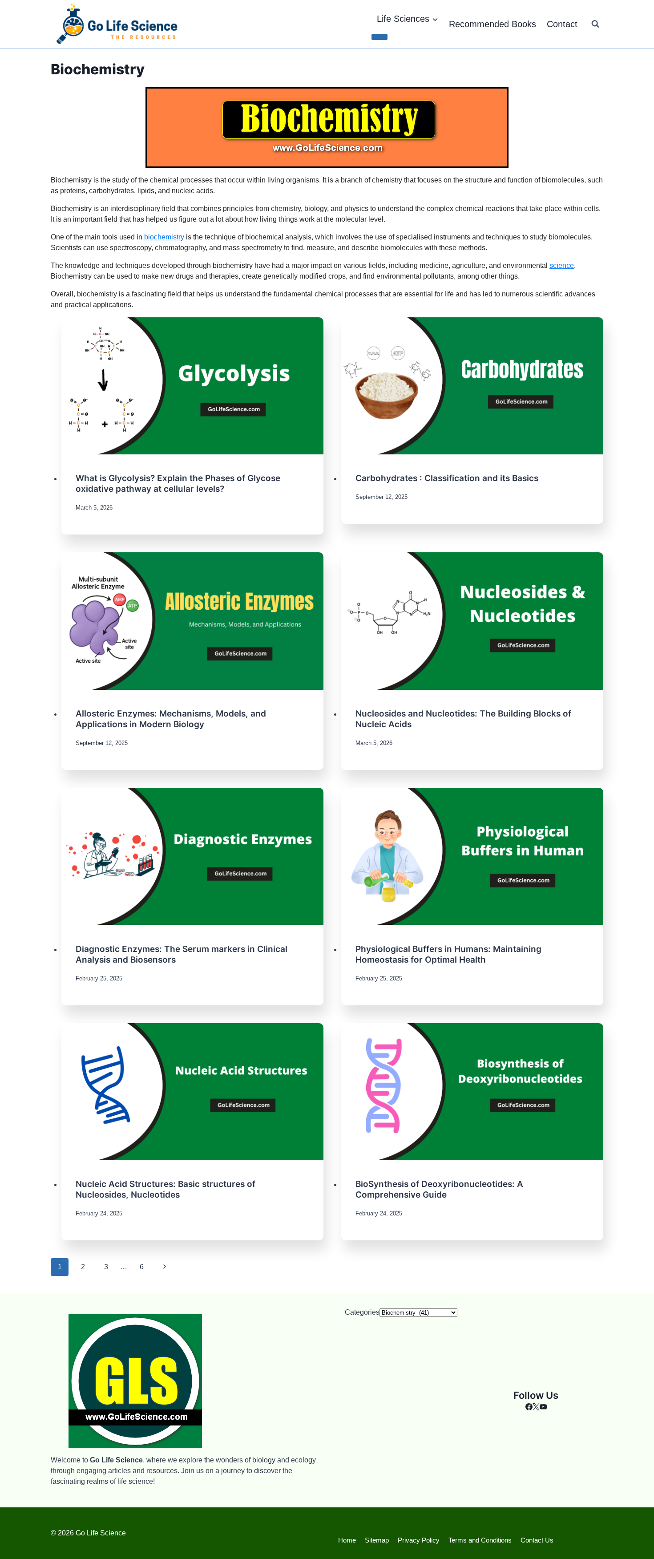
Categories (362, 1312)
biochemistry (164, 237)
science (561, 265)
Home (347, 1540)
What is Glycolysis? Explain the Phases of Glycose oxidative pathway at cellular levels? (178, 483)
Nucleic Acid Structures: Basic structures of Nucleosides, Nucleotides (165, 1189)
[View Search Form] (595, 24)
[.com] (536, 1408)
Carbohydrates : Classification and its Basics (446, 478)
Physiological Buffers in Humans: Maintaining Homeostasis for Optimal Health (448, 954)
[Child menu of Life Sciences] (379, 37)
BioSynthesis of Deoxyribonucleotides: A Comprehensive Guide (439, 1189)
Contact (562, 24)
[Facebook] (529, 1408)
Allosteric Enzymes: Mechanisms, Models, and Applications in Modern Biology (171, 719)
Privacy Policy (419, 1540)
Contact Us (537, 1540)
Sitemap (377, 1540)
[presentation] (192, 385)
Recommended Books (492, 24)
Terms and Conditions (480, 1540)
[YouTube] (543, 1408)
